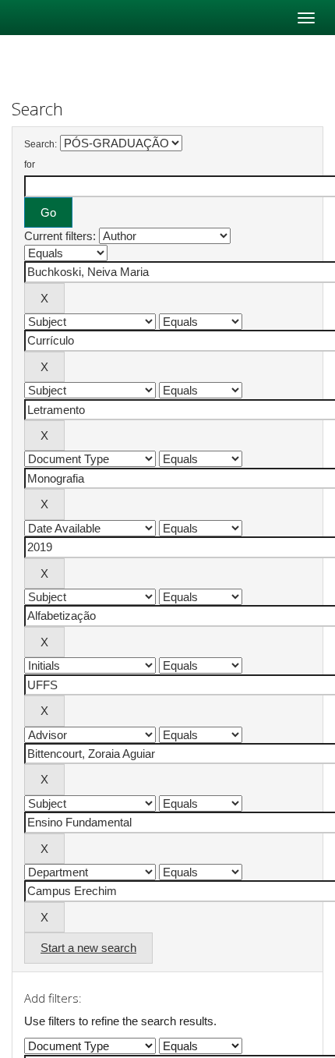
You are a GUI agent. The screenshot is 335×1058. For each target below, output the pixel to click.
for (29, 164)
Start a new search (88, 947)
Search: (40, 144)
